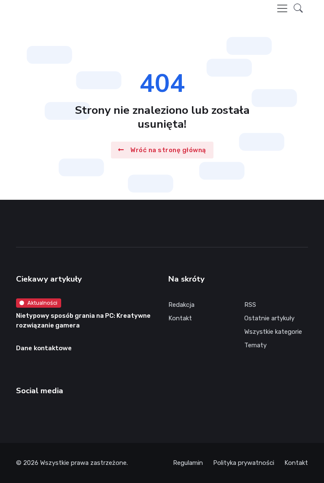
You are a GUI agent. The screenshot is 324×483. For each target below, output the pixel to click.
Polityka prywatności (243, 463)
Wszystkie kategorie (273, 331)
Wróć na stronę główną (168, 149)
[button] (298, 8)
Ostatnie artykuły (269, 318)
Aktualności (42, 303)
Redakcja (181, 305)
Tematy (255, 345)
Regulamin (188, 463)
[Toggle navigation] (282, 8)
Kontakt (180, 318)
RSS (250, 305)
